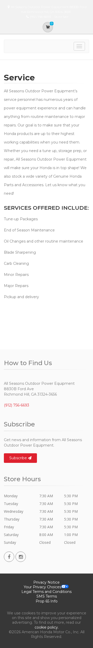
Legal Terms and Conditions (46, 591)
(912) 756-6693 (16, 405)
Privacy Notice (46, 582)
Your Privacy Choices (42, 587)
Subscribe (18, 458)
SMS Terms (46, 596)
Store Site (61, 17)
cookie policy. (47, 627)
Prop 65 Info (47, 601)
